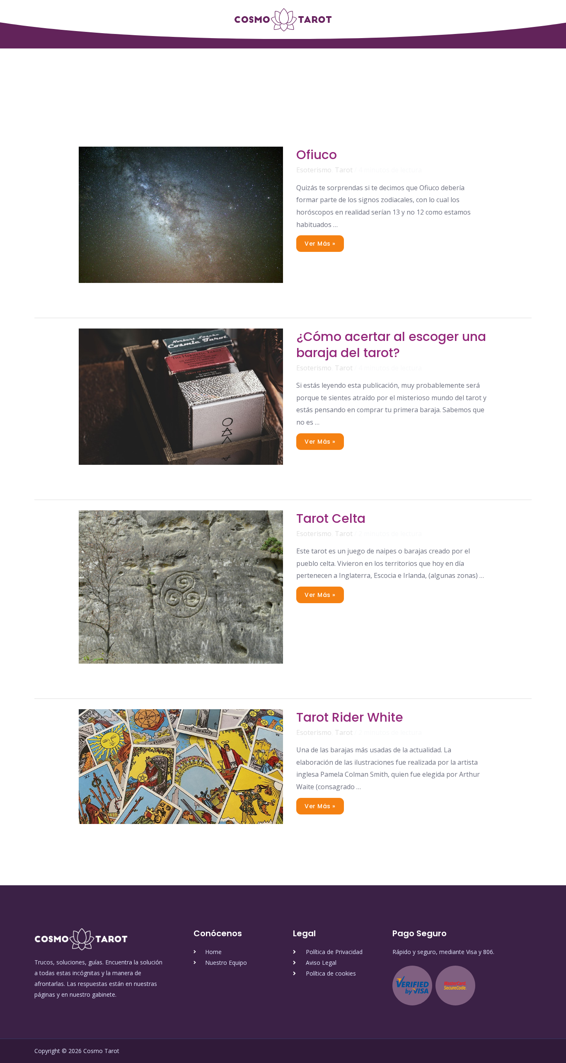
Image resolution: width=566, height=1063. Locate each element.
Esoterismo (313, 169)
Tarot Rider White (349, 717)
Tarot (344, 169)
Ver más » (320, 241)
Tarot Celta (330, 518)
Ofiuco (316, 155)
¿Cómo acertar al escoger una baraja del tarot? (391, 345)
